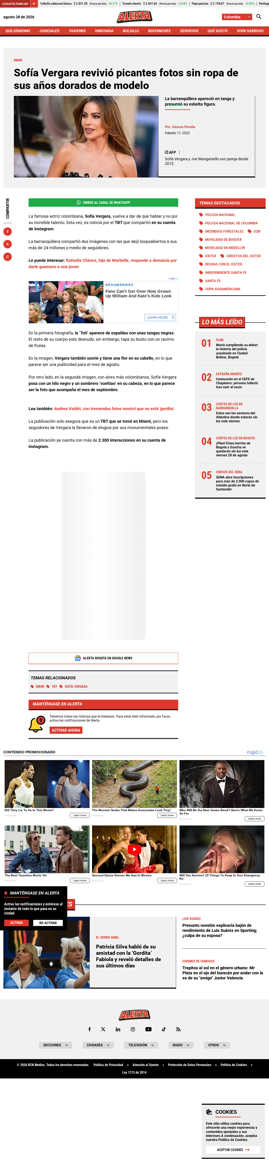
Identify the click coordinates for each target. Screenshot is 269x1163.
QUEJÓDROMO (17, 31)
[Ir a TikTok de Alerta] (164, 1029)
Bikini (40, 687)
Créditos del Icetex (243, 256)
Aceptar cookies (230, 1150)
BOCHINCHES (159, 31)
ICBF (257, 231)
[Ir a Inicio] (134, 17)
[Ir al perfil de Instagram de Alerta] (133, 1029)
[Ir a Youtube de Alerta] (148, 1029)
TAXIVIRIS (77, 31)
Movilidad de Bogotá (223, 240)
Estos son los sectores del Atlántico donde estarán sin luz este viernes (236, 417)
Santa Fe (213, 281)
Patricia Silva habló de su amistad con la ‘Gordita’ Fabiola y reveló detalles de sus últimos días (128, 956)
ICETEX (210, 256)
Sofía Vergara (76, 687)
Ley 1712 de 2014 (134, 1072)
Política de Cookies (232, 1140)
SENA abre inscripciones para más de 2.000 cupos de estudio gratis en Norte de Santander (237, 483)
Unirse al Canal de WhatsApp (106, 203)
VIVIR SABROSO (250, 31)
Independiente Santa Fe (226, 273)
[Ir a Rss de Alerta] (178, 1029)
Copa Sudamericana (222, 289)
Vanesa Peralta (183, 127)
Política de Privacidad (108, 1065)
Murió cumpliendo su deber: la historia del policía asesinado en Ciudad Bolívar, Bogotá (237, 351)
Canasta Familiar (15, 3)
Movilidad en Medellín (225, 248)
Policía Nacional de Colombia (231, 223)
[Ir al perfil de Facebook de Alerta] (89, 1029)
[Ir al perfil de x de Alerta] (103, 1029)
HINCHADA (104, 31)
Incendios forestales (224, 231)
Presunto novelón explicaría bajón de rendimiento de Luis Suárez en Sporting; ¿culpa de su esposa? (219, 930)
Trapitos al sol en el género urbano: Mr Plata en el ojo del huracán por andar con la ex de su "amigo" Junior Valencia (222, 972)
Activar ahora (66, 730)
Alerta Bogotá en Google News (107, 658)
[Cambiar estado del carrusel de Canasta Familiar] (34, 4)
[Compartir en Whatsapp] (7, 257)
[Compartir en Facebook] (7, 231)
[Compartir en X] (7, 244)
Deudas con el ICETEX (223, 264)
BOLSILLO (131, 31)
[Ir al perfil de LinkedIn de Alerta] (118, 1029)
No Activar (48, 923)
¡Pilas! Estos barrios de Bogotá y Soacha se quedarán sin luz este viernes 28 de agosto (233, 449)
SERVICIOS (189, 31)
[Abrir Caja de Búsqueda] (258, 17)
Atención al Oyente (146, 1065)
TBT (54, 687)
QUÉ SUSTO (218, 31)
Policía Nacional (220, 215)
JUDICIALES (49, 31)
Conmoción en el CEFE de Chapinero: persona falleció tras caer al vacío (237, 383)
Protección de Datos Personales (189, 1065)
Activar (16, 923)
